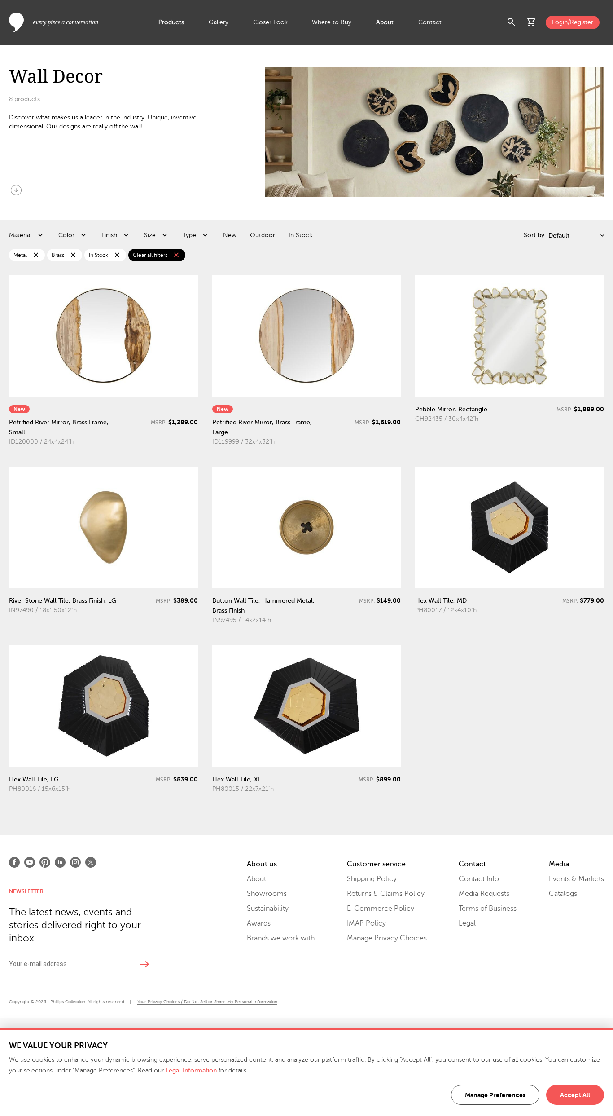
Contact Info (479, 879)
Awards (259, 923)
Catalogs (563, 894)
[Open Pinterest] (44, 862)
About (385, 22)
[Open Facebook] (14, 862)
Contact (430, 22)
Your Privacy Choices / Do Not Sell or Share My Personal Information (207, 1001)
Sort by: (535, 235)
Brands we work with (281, 938)
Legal (467, 923)
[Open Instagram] (75, 862)
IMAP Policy (366, 923)
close (35, 255)
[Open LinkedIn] (60, 862)
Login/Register (572, 22)
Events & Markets (576, 879)
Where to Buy (331, 22)
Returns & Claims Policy (386, 894)
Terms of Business (488, 908)
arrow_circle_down (16, 190)
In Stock (300, 235)
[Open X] (90, 862)
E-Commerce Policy (380, 908)
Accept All (575, 1094)
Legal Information (191, 1070)
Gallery (218, 22)
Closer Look (270, 22)
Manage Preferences (495, 1094)
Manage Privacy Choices (387, 938)
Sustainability (268, 908)
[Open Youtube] (29, 862)
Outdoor (262, 235)
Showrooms (267, 894)
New (229, 235)
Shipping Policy (372, 879)
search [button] (511, 22)
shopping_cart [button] (531, 22)
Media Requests (484, 894)
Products (171, 22)
